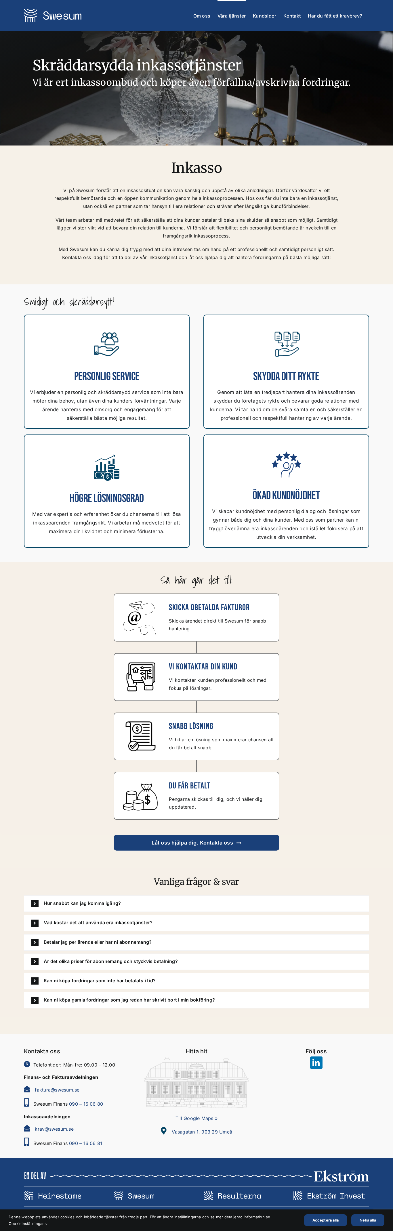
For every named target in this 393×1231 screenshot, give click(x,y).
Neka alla (368, 1220)
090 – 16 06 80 (86, 1104)
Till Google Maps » (196, 1118)
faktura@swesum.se (57, 1090)
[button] (196, 904)
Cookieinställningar (27, 1223)
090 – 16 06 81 (85, 1143)
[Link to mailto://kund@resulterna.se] (27, 1089)
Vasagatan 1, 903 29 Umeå (202, 1132)
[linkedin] (316, 1062)
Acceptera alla (325, 1220)
